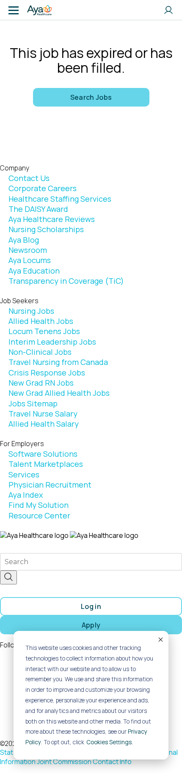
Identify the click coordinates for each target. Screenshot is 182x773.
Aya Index (25, 495)
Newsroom (27, 250)
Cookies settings (109, 742)
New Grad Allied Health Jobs (59, 393)
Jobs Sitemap (33, 403)
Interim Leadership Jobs (52, 342)
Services (23, 474)
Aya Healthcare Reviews (51, 219)
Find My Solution (38, 505)
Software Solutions (42, 454)
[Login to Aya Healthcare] (168, 10)
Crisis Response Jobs (46, 372)
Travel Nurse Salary (42, 413)
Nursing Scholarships (46, 229)
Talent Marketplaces (45, 464)
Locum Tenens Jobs (44, 331)
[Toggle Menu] (13, 10)
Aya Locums (29, 260)
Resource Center (39, 515)
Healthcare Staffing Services (59, 199)
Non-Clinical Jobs (40, 352)
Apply (91, 625)
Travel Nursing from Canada (58, 362)
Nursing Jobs (31, 311)
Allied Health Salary (43, 424)
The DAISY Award (38, 209)
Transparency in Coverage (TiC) (66, 281)
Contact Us (29, 178)
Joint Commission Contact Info (84, 761)
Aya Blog (23, 240)
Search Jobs (91, 97)
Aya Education (34, 271)
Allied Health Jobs (40, 321)
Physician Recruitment (49, 485)
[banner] (39, 10)
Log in (91, 606)
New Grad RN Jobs (41, 383)
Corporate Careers (42, 188)
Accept (160, 639)
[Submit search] (8, 577)
